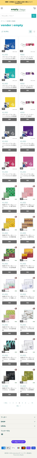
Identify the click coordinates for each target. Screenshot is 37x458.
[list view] (34, 31)
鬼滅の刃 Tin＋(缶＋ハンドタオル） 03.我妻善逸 (9, 236)
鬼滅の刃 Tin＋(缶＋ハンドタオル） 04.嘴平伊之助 (27, 236)
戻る (5, 403)
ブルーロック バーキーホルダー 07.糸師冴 (27, 115)
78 (32, 403)
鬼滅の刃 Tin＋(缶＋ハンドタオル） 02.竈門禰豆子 (27, 206)
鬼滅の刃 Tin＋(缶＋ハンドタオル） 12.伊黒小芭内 (27, 359)
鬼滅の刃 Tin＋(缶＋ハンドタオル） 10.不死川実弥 (27, 328)
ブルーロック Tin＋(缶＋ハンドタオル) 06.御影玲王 (27, 145)
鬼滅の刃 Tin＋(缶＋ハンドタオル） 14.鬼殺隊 (9, 389)
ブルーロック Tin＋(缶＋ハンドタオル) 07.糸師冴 (9, 175)
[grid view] (30, 31)
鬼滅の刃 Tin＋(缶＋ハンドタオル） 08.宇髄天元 (27, 297)
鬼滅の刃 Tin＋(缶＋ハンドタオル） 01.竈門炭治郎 (9, 206)
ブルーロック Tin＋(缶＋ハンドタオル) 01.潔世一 (9, 57)
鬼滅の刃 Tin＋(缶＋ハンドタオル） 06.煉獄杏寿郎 (27, 267)
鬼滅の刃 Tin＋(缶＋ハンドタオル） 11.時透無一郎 (9, 359)
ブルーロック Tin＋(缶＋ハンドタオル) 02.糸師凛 (9, 86)
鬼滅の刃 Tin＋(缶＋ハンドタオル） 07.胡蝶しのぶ (9, 298)
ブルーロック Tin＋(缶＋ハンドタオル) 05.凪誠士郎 (9, 145)
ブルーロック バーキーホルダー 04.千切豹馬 (27, 57)
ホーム (3, 21)
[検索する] (33, 16)
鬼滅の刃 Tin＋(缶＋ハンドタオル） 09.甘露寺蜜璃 (9, 328)
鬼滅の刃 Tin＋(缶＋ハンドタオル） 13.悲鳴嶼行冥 (27, 389)
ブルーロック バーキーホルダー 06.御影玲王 (27, 86)
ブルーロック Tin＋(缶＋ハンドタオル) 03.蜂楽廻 (9, 115)
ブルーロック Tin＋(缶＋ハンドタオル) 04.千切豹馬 (27, 175)
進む (18, 406)
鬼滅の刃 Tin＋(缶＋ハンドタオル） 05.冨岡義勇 (9, 266)
